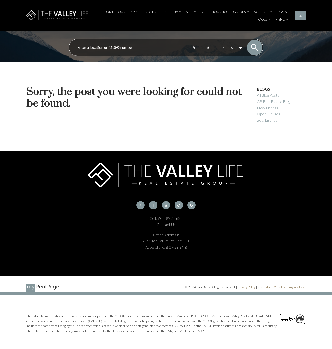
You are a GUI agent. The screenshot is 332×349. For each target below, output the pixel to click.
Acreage (261, 12)
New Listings (267, 107)
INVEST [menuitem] (283, 12)
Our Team (126, 12)
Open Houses (268, 113)
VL (300, 15)
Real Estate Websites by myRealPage (282, 287)
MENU (280, 19)
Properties (153, 12)
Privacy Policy (246, 287)
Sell (189, 12)
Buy (174, 12)
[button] (300, 15)
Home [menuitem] (109, 12)
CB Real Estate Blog (273, 101)
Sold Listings (267, 120)
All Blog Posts (268, 95)
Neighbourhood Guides (223, 12)
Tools (262, 19)
